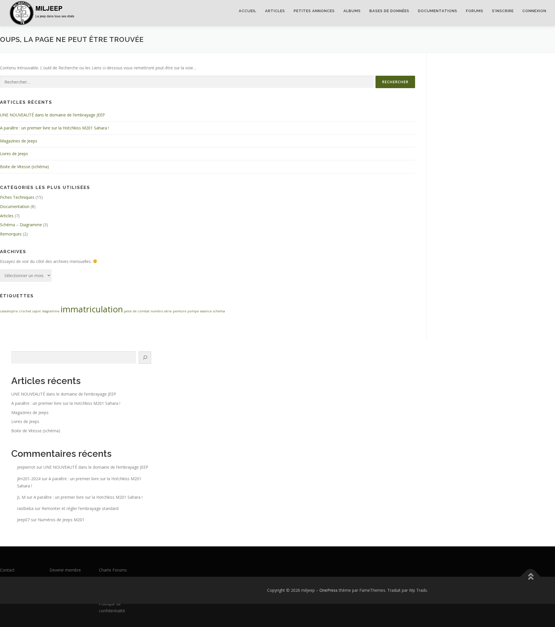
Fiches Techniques (17, 197)
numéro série (161, 311)
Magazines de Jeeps (18, 141)
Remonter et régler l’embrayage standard (80, 508)
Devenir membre (65, 570)
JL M (21, 497)
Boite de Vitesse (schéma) (24, 166)
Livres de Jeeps (14, 153)
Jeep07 (23, 519)
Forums (474, 11)
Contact (7, 570)
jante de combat (136, 311)
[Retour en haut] (530, 577)
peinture (179, 311)
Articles (275, 11)
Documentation (14, 206)
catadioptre (9, 311)
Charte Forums (113, 570)
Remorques (11, 234)
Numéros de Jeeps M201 (61, 519)
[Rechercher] (145, 357)
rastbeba (25, 508)
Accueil (247, 11)
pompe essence (200, 311)
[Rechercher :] (186, 82)
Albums (352, 11)
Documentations (437, 11)
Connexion (534, 11)
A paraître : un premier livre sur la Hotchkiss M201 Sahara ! (54, 128)
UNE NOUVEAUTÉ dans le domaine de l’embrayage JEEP (52, 115)
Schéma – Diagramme (21, 224)
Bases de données (389, 11)
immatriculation (92, 309)
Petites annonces (314, 11)
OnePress (328, 590)
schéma (219, 311)
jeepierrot (26, 467)
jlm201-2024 (28, 478)
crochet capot (30, 311)
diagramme (51, 311)
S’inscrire (503, 11)
